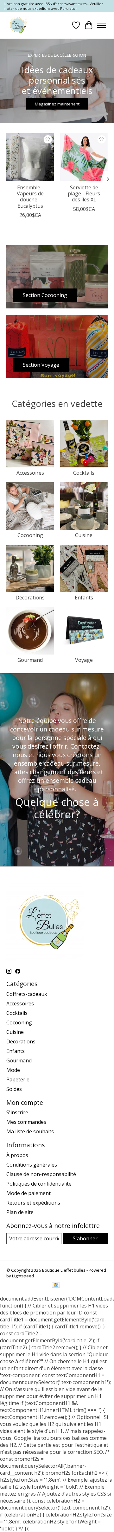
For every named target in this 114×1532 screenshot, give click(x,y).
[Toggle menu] (101, 25)
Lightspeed (23, 1276)
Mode (13, 1070)
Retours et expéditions (33, 1202)
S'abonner (85, 1238)
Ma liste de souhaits (30, 1131)
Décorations (30, 597)
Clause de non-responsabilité (41, 1174)
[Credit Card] (56, 1285)
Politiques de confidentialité (39, 1183)
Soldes (14, 1089)
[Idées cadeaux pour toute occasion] (17, 25)
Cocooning (30, 535)
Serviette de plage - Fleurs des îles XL (84, 193)
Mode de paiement (28, 1193)
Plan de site (20, 1212)
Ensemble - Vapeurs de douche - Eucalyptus (30, 196)
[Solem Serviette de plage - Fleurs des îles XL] (84, 157)
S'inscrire (17, 1112)
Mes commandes (26, 1121)
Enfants (84, 597)
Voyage (84, 659)
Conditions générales (31, 1164)
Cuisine (83, 535)
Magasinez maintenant (57, 104)
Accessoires (30, 472)
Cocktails (83, 472)
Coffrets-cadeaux (26, 994)
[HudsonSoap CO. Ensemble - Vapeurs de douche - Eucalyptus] (30, 157)
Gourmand (30, 659)
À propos (17, 1155)
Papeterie (17, 1079)
